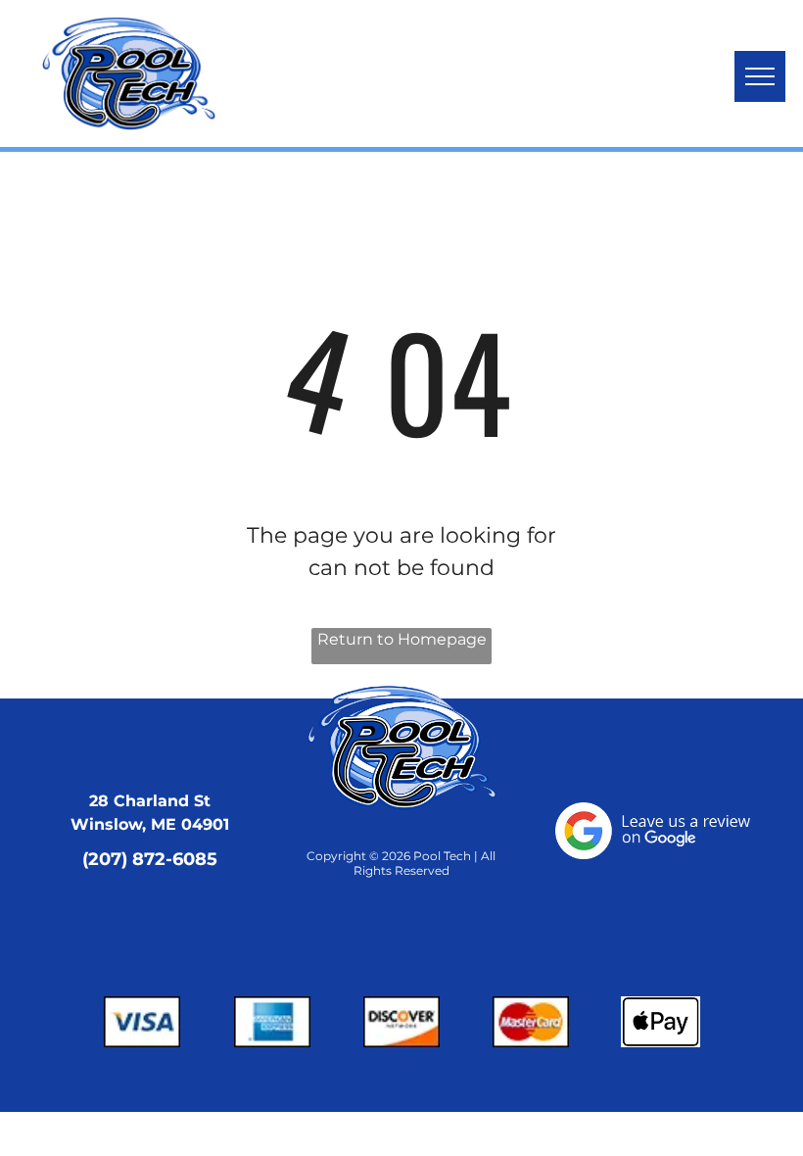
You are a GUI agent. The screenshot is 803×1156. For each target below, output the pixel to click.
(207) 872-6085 (149, 859)
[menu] (759, 76)
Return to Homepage (402, 639)
